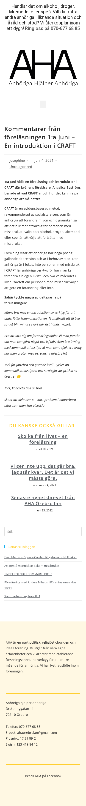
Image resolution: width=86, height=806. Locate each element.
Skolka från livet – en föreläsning (43, 439)
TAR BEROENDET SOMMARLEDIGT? (28, 574)
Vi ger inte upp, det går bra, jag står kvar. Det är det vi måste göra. (43, 472)
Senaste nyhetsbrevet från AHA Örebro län (43, 501)
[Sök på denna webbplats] (43, 531)
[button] (43, 104)
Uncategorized (20, 166)
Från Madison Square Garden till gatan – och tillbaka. (40, 557)
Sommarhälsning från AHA (22, 596)
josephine (17, 160)
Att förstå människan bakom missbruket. (32, 566)
